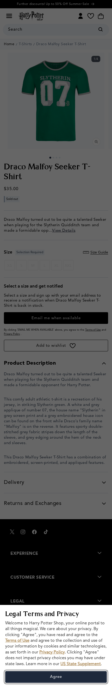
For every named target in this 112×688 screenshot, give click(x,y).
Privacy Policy (52, 652)
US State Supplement (80, 664)
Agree (56, 677)
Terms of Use (17, 641)
